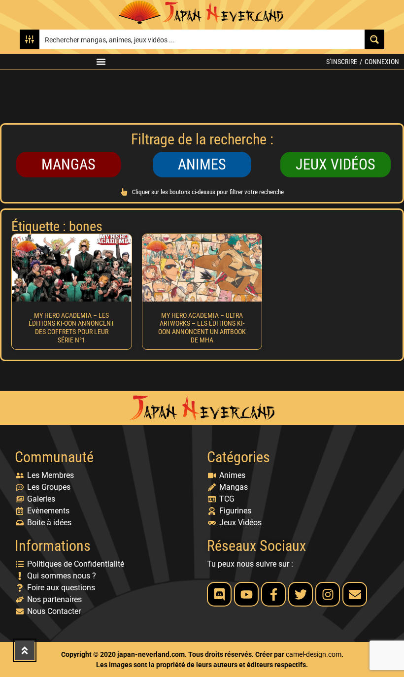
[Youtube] (246, 594)
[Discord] (219, 594)
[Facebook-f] (273, 594)
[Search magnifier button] (374, 39)
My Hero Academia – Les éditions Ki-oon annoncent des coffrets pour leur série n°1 (71, 327)
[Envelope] (354, 594)
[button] (101, 61)
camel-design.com (313, 654)
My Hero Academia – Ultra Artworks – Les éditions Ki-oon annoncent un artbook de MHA (202, 327)
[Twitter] (300, 594)
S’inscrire (341, 62)
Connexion (382, 62)
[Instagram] (327, 594)
